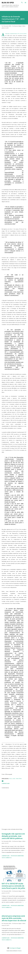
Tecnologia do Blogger (15, 948)
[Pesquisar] (22, 2)
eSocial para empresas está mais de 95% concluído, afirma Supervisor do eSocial (14, 918)
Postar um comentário (17, 855)
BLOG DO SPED (8, 2)
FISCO (10, 778)
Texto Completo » (7, 857)
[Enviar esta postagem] (2, 781)
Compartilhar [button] (5, 783)
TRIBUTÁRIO (19, 778)
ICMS (14, 778)
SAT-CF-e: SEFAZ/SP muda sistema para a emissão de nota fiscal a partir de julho (13, 885)
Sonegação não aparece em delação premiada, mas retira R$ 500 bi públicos (13, 836)
